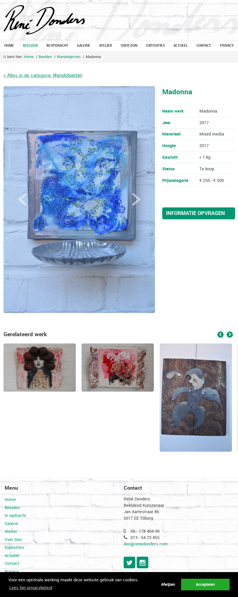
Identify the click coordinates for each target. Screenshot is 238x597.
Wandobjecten (68, 56)
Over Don (129, 45)
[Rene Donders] (44, 20)
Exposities (155, 45)
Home (9, 45)
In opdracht (57, 45)
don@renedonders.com (146, 544)
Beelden (30, 45)
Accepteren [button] (205, 584)
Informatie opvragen (195, 213)
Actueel (181, 45)
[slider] (79, 199)
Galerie (83, 45)
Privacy (227, 45)
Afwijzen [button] (168, 584)
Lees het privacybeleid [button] (30, 588)
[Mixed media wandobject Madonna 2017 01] (79, 199)
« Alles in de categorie (42, 75)
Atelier (105, 45)
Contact (203, 45)
